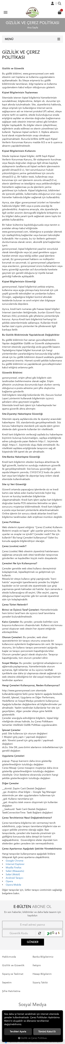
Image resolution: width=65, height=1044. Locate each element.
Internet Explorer (15, 864)
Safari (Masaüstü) (15, 871)
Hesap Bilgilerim (42, 973)
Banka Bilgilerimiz (43, 956)
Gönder (32, 942)
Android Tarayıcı (14, 877)
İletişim (37, 965)
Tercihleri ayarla (18, 1031)
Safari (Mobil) (13, 874)
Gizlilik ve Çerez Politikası (34, 1038)
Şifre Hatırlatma (11, 991)
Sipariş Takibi (40, 982)
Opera (9, 881)
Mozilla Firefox (13, 867)
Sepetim (7, 982)
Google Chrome (14, 860)
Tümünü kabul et (47, 1031)
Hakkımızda (9, 956)
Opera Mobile (13, 884)
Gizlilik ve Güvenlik (13, 965)
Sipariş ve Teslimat (12, 973)
